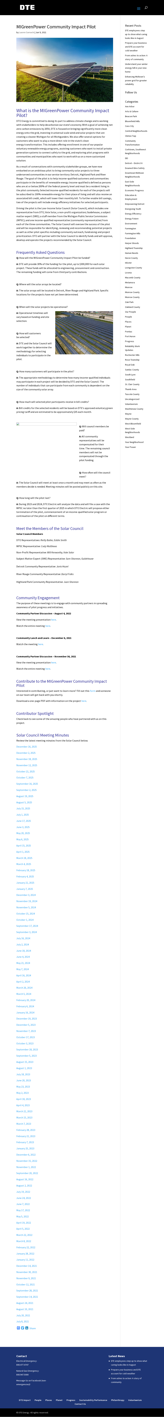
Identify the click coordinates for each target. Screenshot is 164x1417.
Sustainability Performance (93, 1400)
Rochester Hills (132, 355)
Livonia (128, 272)
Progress (129, 341)
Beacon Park (131, 116)
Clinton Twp (130, 135)
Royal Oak (130, 364)
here (53, 619)
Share (32, 1328)
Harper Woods (132, 243)
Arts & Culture (131, 111)
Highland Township (134, 248)
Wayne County (132, 418)
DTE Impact (25, 1400)
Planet (128, 326)
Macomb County (132, 277)
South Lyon (130, 374)
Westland (129, 437)
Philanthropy (117, 1400)
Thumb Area (130, 389)
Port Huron (130, 336)
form (92, 690)
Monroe (128, 287)
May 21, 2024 (23, 963)
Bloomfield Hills (132, 121)
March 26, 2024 (24, 987)
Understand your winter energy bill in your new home (136, 68)
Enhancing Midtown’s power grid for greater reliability (136, 80)
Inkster (128, 262)
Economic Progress (134, 190)
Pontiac (128, 331)
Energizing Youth (133, 208)
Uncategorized (132, 399)
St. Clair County (132, 384)
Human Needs (131, 253)
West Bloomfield (133, 423)
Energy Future (132, 218)
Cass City (129, 126)
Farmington (130, 228)
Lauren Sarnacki (26, 32)
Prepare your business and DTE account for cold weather (136, 46)
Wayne (128, 413)
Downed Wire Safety (135, 168)
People (128, 316)
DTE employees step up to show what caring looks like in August (136, 34)
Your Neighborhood (134, 442)
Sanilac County (132, 369)
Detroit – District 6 (133, 163)
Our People (130, 311)
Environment (131, 223)
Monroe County (132, 292)
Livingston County (133, 267)
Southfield (130, 379)
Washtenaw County (134, 408)
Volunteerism (131, 404)
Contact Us (80, 1404)
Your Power (130, 447)
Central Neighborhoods (136, 131)
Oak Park (129, 302)
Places (128, 321)
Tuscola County (132, 394)
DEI (126, 158)
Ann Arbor (130, 106)
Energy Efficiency (133, 213)
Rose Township (132, 359)
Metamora (130, 282)
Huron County (131, 258)
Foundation (130, 238)
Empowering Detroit (134, 203)
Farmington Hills (132, 233)
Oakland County (132, 307)
